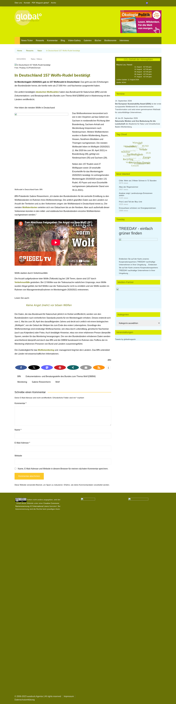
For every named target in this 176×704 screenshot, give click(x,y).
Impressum (69, 696)
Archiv (53, 3)
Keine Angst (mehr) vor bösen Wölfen (49, 305)
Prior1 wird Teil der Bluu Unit (130, 202)
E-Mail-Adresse (22, 443)
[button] (21, 367)
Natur (33, 59)
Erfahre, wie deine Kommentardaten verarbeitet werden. (87, 485)
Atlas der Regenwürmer (128, 187)
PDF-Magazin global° (40, 3)
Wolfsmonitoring (46, 350)
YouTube (159, 3)
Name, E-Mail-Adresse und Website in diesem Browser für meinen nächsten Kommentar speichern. (63, 469)
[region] (138, 295)
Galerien (88, 40)
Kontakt (27, 3)
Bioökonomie (110, 40)
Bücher (98, 40)
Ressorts (40, 40)
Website (18, 456)
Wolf (57, 382)
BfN (19, 376)
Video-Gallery (74, 40)
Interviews (124, 40)
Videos (39, 59)
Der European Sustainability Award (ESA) (133, 104)
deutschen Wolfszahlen (47, 92)
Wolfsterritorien (30, 207)
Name (18, 430)
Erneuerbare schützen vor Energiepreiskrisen (137, 208)
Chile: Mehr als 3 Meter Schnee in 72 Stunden (138, 181)
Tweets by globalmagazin (125, 339)
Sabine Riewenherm (41, 382)
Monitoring (22, 382)
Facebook (151, 3)
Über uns (18, 3)
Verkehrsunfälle (22, 282)
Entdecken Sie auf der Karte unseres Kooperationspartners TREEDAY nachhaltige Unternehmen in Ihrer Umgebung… (137, 262)
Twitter (155, 3)
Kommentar (52, 40)
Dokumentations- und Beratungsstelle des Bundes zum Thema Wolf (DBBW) (61, 376)
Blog (63, 40)
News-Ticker (27, 40)
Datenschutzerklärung (25, 700)
